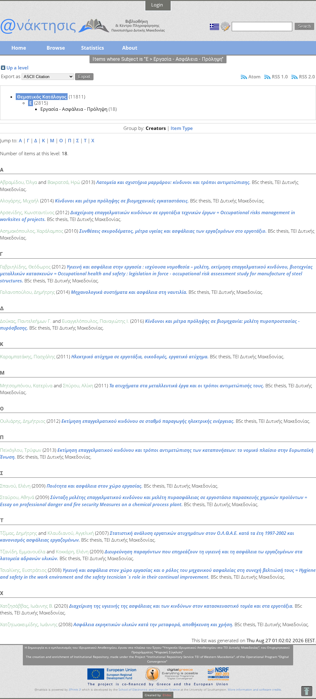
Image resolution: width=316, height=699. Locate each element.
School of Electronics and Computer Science (149, 690)
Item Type (182, 128)
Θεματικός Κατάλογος (41, 97)
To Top (306, 691)
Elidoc (167, 695)
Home (18, 47)
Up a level (17, 67)
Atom (254, 76)
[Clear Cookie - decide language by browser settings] (226, 26)
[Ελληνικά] (214, 26)
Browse (56, 47)
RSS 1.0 (280, 76)
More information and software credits (254, 690)
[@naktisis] (92, 34)
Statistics (92, 47)
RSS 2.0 (307, 76)
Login (157, 5)
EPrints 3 (75, 690)
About (129, 47)
